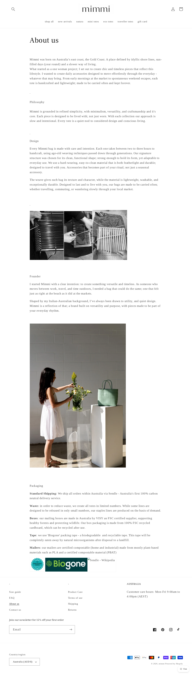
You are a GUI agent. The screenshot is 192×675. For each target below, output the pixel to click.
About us (14, 603)
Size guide (15, 592)
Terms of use (75, 597)
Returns (72, 609)
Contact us (15, 609)
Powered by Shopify (174, 664)
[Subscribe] (71, 629)
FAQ (11, 597)
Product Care (75, 592)
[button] (13, 9)
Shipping (73, 603)
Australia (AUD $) (22, 661)
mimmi (162, 664)
